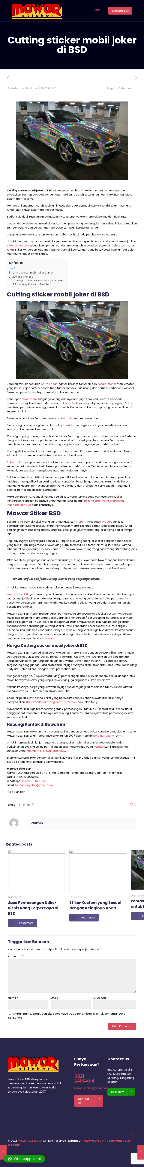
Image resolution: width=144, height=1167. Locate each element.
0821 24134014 (84, 1078)
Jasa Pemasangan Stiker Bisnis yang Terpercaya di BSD (33, 908)
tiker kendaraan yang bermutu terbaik (52, 702)
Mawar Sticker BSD (30, 1141)
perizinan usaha (103, 736)
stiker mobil (29, 399)
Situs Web (100, 998)
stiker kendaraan (18, 245)
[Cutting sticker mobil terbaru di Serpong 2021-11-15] (3, 1152)
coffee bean (49, 384)
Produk (106, 522)
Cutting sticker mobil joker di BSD (32, 272)
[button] (24, 1159)
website (99, 747)
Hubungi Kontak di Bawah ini (34, 284)
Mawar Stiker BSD (23, 277)
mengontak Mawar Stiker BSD (46, 751)
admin (32, 88)
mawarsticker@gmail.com (91, 1088)
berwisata (50, 638)
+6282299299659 (28, 777)
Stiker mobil (14, 462)
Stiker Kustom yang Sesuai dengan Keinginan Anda (95, 905)
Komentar (16, 956)
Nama (13, 998)
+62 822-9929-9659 (35, 781)
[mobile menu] (97, 11)
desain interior (107, 384)
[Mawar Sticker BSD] (37, 10)
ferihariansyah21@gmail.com (34, 785)
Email (55, 998)
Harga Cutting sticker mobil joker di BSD (40, 280)
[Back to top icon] (132, 1135)
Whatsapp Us (120, 11)
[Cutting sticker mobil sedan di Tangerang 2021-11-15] (140, 1152)
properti (81, 522)
